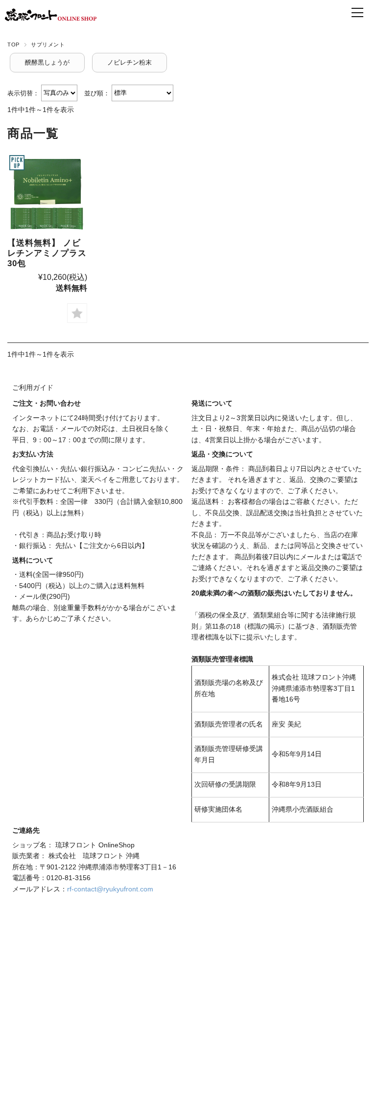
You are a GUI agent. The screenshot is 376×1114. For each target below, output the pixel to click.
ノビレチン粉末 (129, 62)
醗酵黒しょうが (47, 62)
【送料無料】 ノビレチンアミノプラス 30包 (47, 253)
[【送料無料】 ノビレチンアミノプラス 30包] (47, 192)
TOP (13, 44)
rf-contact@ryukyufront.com (110, 889)
